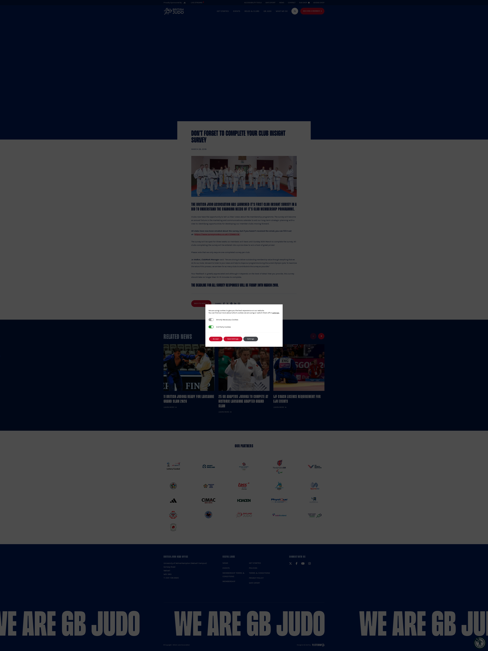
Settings (250, 339)
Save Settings (233, 339)
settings (275, 313)
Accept (216, 339)
